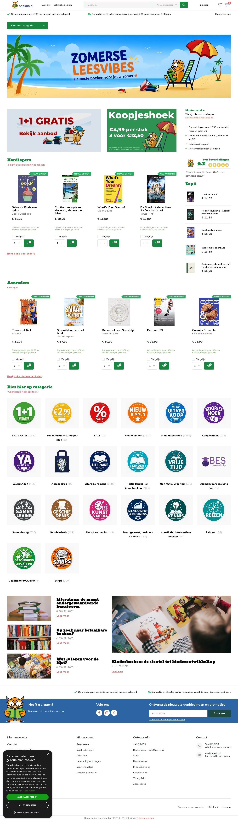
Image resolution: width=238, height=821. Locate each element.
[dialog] (27, 784)
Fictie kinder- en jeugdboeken (138, 486)
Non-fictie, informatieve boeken (176, 534)
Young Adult (24, 483)
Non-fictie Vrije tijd (176, 483)
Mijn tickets (82, 755)
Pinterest (114, 713)
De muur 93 (155, 330)
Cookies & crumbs (211, 229)
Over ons (46, 5)
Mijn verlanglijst (85, 766)
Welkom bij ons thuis (213, 247)
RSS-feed (213, 806)
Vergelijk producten (87, 772)
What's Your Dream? (111, 207)
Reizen (214, 532)
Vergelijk (20, 236)
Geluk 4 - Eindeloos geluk (24, 209)
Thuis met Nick (22, 330)
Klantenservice (223, 14)
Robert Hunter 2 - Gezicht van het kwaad (216, 212)
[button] (27, 812)
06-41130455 (212, 744)
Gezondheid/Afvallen (24, 580)
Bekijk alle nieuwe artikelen (24, 376)
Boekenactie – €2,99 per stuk (62, 437)
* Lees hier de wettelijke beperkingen (167, 719)
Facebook (99, 713)
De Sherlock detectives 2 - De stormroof (155, 209)
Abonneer (219, 713)
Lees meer (63, 615)
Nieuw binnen (138, 435)
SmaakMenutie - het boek (70, 331)
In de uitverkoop (176, 435)
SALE (100, 435)
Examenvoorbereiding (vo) (214, 486)
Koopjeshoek (214, 435)
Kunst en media (100, 532)
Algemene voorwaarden (20, 749)
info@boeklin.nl (213, 753)
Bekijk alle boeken (63, 5)
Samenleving (24, 532)
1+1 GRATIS (24, 435)
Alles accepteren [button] (27, 797)
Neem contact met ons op (199, 117)
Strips (62, 580)
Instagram (107, 713)
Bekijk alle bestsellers (21, 253)
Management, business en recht (138, 534)
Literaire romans (100, 483)
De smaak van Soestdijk (118, 330)
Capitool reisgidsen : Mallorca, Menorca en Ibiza (69, 210)
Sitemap (226, 806)
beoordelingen (146, 818)
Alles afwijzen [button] (27, 805)
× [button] (48, 754)
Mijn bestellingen (85, 749)
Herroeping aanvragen (89, 761)
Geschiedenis (62, 532)
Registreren (83, 744)
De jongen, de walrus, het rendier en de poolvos (216, 265)
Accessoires (62, 483)
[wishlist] (220, 5)
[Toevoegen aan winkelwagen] (29, 243)
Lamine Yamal (209, 194)
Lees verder (29, 790)
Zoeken (184, 5)
